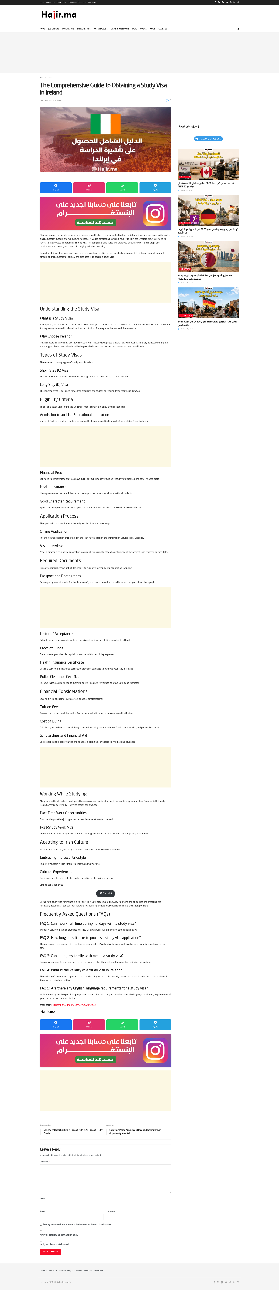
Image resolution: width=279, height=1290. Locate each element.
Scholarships (84, 29)
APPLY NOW (106, 893)
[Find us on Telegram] (222, 1282)
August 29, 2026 (186, 190)
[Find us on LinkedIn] (234, 1282)
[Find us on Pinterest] (230, 1282)
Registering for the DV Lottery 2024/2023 (73, 1005)
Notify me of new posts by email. (54, 1244)
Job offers (53, 29)
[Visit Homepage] (59, 15)
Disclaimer (92, 2)
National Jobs (101, 29)
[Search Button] (238, 29)
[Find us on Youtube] (226, 1282)
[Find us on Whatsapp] (238, 1282)
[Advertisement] (139, 53)
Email (43, 1211)
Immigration (68, 29)
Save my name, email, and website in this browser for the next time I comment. (78, 1225)
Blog (134, 29)
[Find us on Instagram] (218, 1282)
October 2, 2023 (47, 100)
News (152, 29)
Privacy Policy (62, 2)
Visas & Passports (120, 29)
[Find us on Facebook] (214, 1282)
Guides (143, 29)
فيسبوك (56, 190)
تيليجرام (155, 190)
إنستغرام (89, 190)
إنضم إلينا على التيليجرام (210, 138)
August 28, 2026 (186, 329)
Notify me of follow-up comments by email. (59, 1235)
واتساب (122, 190)
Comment (45, 1161)
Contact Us (50, 2)
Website (111, 1211)
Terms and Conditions (77, 2)
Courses (163, 29)
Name (43, 1198)
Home (42, 2)
